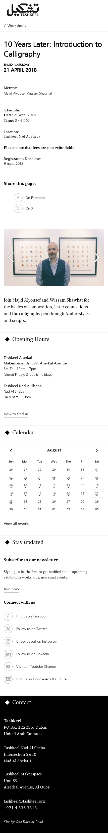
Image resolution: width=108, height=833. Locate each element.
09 (11, 485)
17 (25, 493)
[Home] (29, 10)
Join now (11, 589)
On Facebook (34, 197)
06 (68, 477)
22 (97, 493)
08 (97, 477)
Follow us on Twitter (31, 629)
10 (25, 485)
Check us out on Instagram (36, 641)
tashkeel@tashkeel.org (24, 802)
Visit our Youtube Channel (36, 666)
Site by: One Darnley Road (23, 822)
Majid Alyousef (15, 93)
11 (39, 485)
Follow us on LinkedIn (32, 654)
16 (11, 493)
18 (39, 493)
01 (97, 469)
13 (68, 485)
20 (68, 493)
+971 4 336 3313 (20, 808)
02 (11, 477)
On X (28, 208)
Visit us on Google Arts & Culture (41, 679)
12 (54, 485)
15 (97, 485)
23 (11, 501)
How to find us (16, 414)
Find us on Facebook (31, 616)
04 (39, 477)
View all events (16, 523)
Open (101, 6)
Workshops (17, 25)
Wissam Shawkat (39, 93)
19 (54, 493)
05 (54, 477)
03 (25, 477)
